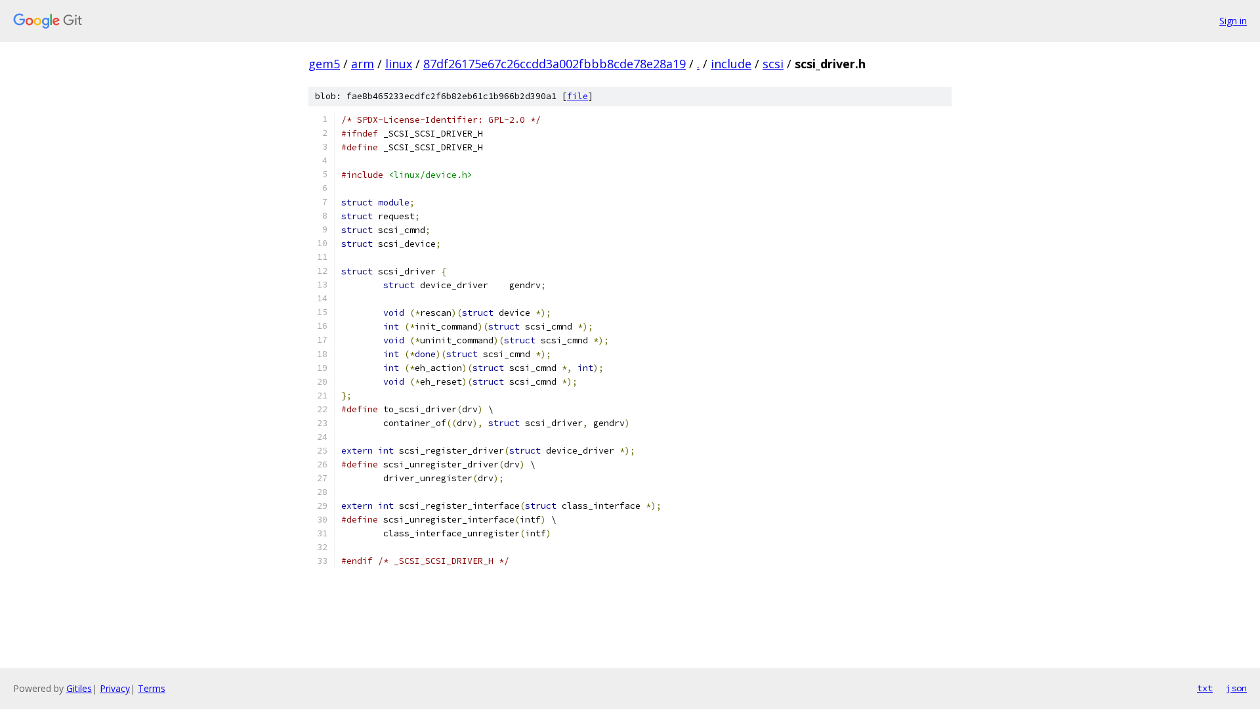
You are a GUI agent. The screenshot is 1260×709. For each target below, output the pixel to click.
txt (1205, 688)
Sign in (1233, 20)
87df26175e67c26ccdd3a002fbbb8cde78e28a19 (554, 64)
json (1236, 688)
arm (362, 64)
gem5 (324, 64)
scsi (773, 64)
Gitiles (79, 688)
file (577, 96)
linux (398, 64)
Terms (151, 688)
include (731, 64)
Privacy (115, 688)
